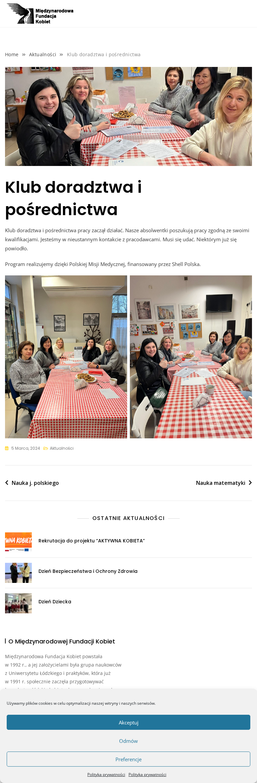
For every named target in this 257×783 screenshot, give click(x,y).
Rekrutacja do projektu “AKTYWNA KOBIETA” (91, 540)
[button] (246, 15)
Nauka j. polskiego (35, 483)
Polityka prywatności (106, 774)
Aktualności (62, 448)
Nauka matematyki (220, 483)
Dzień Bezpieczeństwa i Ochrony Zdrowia (88, 571)
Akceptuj (129, 722)
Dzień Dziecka (54, 601)
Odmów (128, 740)
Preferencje (128, 759)
